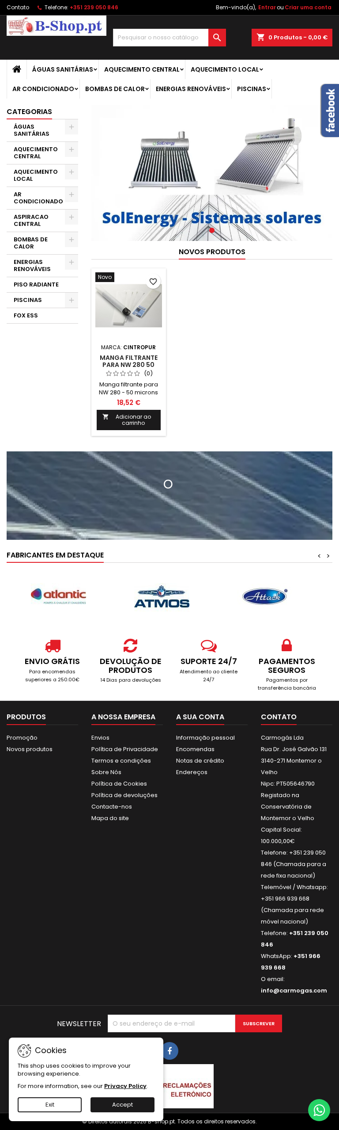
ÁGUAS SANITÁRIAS (62, 69)
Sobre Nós (106, 772)
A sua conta (200, 717)
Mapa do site (110, 818)
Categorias (29, 112)
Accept (122, 1104)
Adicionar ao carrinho (126, 420)
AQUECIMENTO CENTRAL (142, 69)
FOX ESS (26, 315)
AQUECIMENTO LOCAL (225, 69)
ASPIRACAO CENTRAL (31, 220)
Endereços (191, 772)
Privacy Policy (125, 1086)
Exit (49, 1104)
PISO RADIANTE (36, 284)
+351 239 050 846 (94, 7)
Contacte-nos (111, 806)
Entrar (267, 7)
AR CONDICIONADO (43, 88)
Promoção (22, 737)
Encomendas (195, 749)
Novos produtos (212, 252)
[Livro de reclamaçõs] (169, 1086)
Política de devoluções (124, 795)
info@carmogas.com (294, 990)
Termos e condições (121, 760)
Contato (18, 7)
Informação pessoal (205, 737)
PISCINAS (251, 88)
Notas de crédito (200, 760)
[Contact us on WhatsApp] (319, 1110)
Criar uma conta (308, 7)
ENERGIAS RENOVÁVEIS (191, 88)
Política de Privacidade (124, 749)
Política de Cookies (119, 783)
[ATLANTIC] (58, 596)
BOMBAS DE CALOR (115, 88)
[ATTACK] (264, 596)
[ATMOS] (161, 596)
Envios (100, 737)
